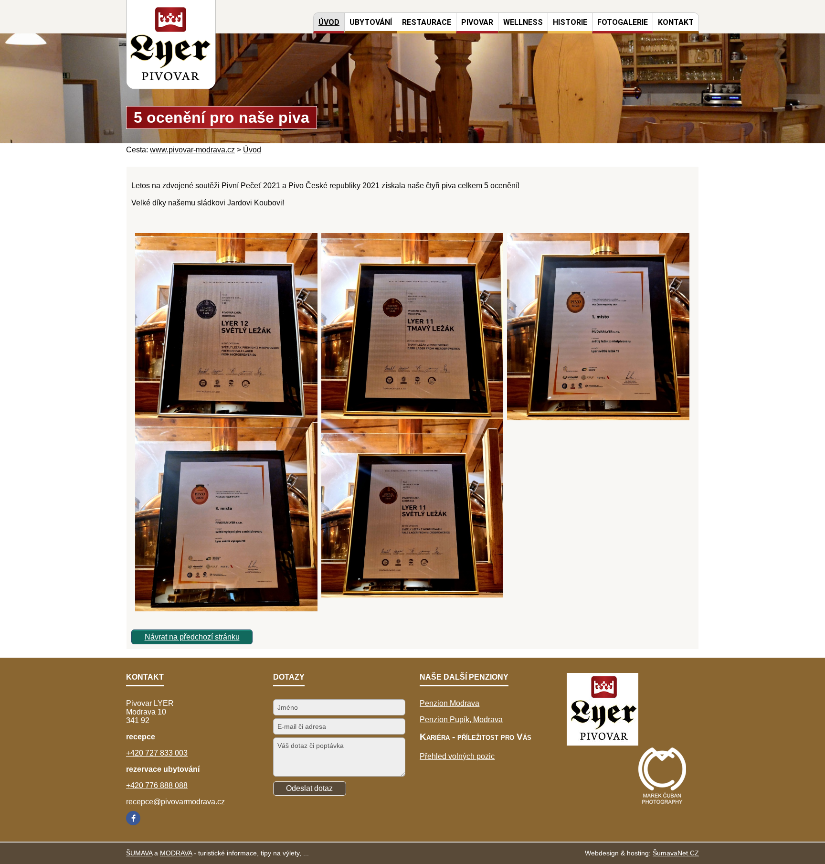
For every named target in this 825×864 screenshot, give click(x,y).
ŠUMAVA (139, 853)
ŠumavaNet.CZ (676, 853)
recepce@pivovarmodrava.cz (175, 802)
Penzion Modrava (449, 703)
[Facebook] (133, 818)
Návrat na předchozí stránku (192, 637)
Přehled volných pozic (457, 756)
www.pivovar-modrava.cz (192, 150)
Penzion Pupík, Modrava (461, 719)
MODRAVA (176, 853)
